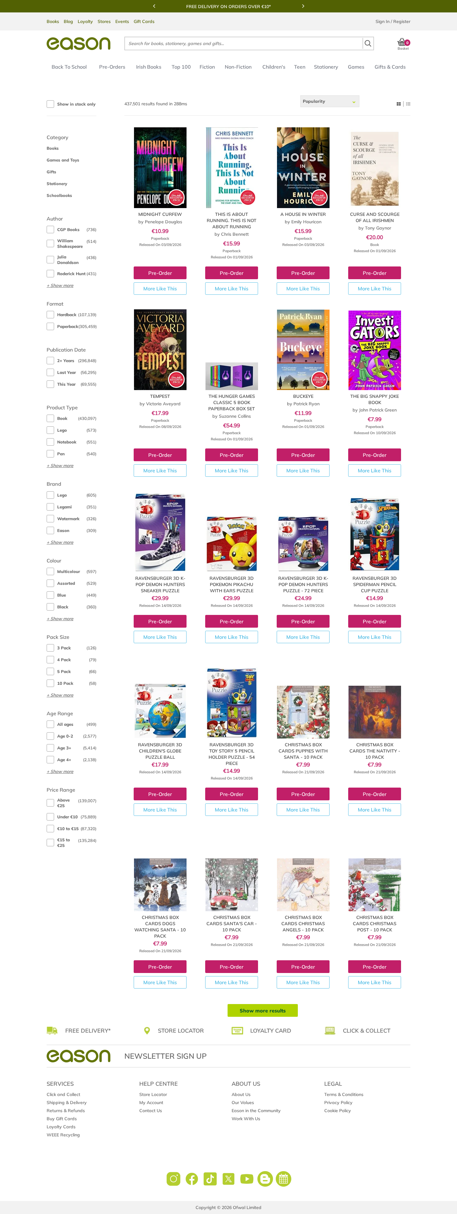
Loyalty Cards (61, 1127)
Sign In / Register (393, 21)
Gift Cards (144, 21)
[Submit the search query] (367, 43)
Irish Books (148, 67)
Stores (104, 21)
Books (53, 21)
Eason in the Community (256, 1110)
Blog (68, 21)
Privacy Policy (338, 1102)
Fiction (207, 67)
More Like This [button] (160, 288)
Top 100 (181, 67)
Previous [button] (154, 6)
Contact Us (150, 1110)
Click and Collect (63, 1094)
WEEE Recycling (63, 1135)
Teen (299, 67)
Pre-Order (160, 273)
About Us (241, 1094)
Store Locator (153, 1094)
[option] (228, 6)
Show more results (263, 1010)
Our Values (243, 1102)
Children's (273, 67)
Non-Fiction (238, 67)
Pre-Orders (112, 67)
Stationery (326, 67)
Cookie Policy (337, 1110)
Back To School (69, 67)
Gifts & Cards (390, 67)
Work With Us (246, 1118)
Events (122, 21)
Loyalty (85, 21)
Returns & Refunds (66, 1110)
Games (356, 67)
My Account (151, 1102)
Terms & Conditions (343, 1094)
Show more (61, 285)
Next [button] (303, 6)
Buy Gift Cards (62, 1118)
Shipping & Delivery (67, 1102)
